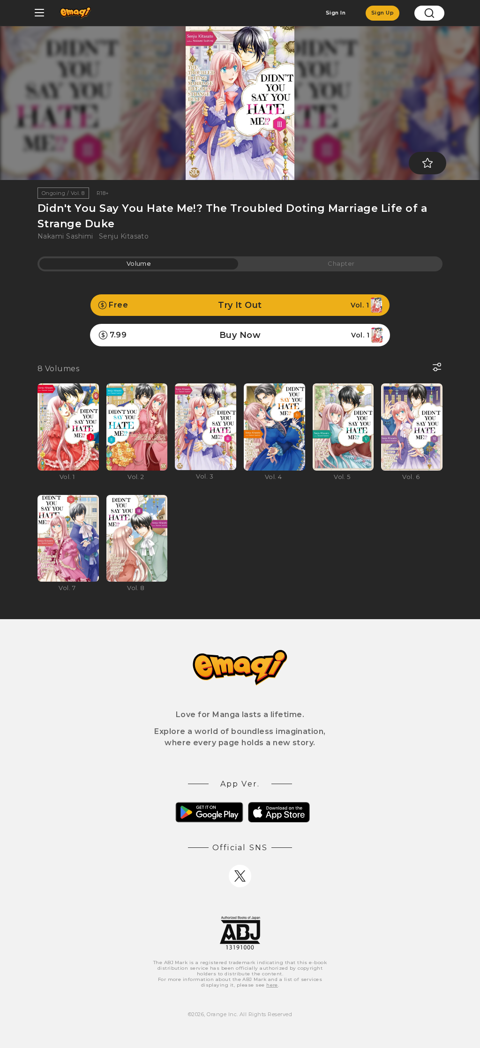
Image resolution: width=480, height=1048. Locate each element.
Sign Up (382, 12)
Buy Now (239, 335)
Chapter (341, 263)
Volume (139, 263)
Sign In (335, 12)
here (272, 985)
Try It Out (239, 305)
